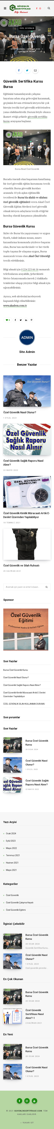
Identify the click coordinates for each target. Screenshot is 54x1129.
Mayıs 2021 (11, 870)
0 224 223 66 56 (29, 269)
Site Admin (19, 49)
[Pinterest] (31, 320)
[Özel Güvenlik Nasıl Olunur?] (27, 391)
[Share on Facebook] (19, 70)
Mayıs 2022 (11, 848)
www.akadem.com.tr (15, 305)
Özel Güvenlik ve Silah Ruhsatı (21, 565)
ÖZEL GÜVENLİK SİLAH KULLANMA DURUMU (24, 704)
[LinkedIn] (26, 320)
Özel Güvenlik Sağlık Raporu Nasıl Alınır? (22, 685)
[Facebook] (19, 1101)
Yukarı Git (28, 1123)
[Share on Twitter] (27, 70)
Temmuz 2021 (13, 855)
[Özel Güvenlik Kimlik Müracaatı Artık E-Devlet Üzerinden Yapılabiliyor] (27, 491)
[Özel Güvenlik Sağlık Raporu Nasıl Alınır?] (27, 439)
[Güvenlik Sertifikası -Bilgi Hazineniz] (20, 8)
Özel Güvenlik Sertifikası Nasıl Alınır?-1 (35, 1014)
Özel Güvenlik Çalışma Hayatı (19, 902)
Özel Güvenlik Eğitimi (16, 910)
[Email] (35, 70)
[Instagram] (27, 1101)
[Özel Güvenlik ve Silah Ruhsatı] (27, 544)
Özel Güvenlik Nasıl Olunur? (19, 412)
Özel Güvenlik (27, 28)
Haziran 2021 (12, 863)
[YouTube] (34, 1101)
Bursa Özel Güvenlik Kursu (15, 670)
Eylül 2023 (11, 841)
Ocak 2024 (11, 833)
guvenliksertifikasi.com (28, 1111)
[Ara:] (47, 8)
